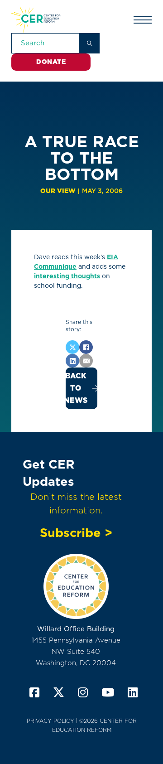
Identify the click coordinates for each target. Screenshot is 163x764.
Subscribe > (76, 532)
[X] (72, 347)
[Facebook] (86, 347)
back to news (76, 388)
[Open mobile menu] (143, 20)
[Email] (86, 360)
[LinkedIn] (72, 360)
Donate (51, 61)
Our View (58, 190)
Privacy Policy (50, 720)
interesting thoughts (67, 276)
